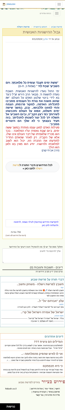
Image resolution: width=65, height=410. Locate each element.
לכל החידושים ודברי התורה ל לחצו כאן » (32, 167)
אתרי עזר (49, 388)
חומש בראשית (40, 26)
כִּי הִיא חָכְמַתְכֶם (53, 366)
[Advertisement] (27, 61)
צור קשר (39, 395)
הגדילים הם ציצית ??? (48, 341)
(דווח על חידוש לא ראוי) (16, 235)
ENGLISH (11, 4)
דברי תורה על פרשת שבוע (47, 279)
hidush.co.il (10, 388)
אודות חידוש (37, 388)
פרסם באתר (54, 391)
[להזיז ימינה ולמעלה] (4, 406)
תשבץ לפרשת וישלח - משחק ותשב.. (40, 284)
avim (61, 304)
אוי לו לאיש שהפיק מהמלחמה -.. (42, 353)
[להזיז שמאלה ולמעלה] (2, 406)
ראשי (57, 388)
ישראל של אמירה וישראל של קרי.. (42, 312)
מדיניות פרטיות (52, 395)
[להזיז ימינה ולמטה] (4, 407)
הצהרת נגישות (39, 391)
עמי (62, 287)
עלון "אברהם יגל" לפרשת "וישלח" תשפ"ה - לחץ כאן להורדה (41, 307)
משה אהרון (59, 316)
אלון (46, 39)
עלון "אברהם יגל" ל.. (51, 301)
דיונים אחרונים (54, 336)
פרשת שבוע (56, 26)
